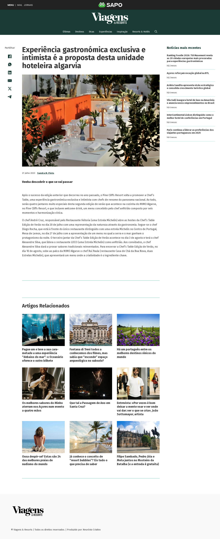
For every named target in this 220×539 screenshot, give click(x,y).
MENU (11, 5)
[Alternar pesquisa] (156, 31)
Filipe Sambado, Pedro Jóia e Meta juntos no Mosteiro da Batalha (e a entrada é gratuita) (138, 460)
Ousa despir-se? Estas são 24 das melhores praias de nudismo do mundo (41, 460)
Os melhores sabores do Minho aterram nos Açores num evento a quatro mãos (43, 406)
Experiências (105, 31)
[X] (10, 88)
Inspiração (122, 31)
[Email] (10, 80)
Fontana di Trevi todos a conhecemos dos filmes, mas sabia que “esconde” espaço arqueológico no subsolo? (89, 355)
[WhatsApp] (10, 64)
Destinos (79, 31)
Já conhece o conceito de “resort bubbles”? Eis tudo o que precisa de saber (88, 460)
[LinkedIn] (10, 72)
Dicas (91, 31)
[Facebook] (10, 56)
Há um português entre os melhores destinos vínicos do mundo (136, 353)
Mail (19, 5)
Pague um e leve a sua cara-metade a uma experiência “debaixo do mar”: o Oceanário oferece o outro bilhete (42, 355)
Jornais (28, 5)
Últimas (66, 31)
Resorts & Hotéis (141, 31)
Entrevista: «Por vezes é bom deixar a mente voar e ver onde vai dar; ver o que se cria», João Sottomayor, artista (137, 408)
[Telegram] (10, 96)
